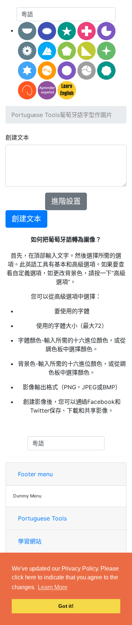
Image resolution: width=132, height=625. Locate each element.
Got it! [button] (66, 606)
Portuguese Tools (35, 114)
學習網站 (29, 541)
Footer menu (35, 474)
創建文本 (17, 137)
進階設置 (66, 201)
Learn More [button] (52, 587)
